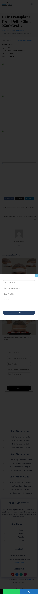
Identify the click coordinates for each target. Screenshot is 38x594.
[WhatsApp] (11, 591)
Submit (19, 313)
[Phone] (29, 591)
